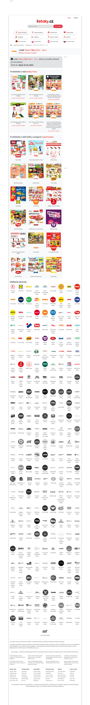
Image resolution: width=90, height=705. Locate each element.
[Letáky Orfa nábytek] (29, 578)
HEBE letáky (13, 538)
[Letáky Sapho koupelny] (37, 364)
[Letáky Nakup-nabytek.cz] (77, 455)
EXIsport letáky (21, 526)
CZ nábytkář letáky (77, 408)
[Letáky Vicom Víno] (37, 618)
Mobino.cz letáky (69, 553)
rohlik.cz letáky (77, 597)
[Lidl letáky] (18, 196)
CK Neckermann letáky (13, 497)
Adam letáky (29, 472)
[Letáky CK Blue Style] (69, 479)
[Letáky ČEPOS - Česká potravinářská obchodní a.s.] (61, 492)
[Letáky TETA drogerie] (37, 300)
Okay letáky (53, 396)
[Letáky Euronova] (77, 508)
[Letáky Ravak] (69, 593)
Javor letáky (53, 538)
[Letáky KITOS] (21, 429)
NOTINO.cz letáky (61, 568)
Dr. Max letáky (69, 317)
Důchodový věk (49, 680)
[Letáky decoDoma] (77, 492)
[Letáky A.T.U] (45, 455)
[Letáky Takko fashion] (45, 442)
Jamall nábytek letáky (13, 421)
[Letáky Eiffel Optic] (37, 508)
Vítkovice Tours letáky (53, 623)
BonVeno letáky (37, 483)
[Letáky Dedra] (69, 326)
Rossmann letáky (29, 382)
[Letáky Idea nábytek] (21, 313)
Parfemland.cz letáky (45, 582)
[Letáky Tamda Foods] (53, 364)
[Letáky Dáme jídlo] (69, 492)
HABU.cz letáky (69, 526)
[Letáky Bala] (37, 326)
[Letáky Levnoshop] (45, 549)
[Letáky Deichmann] (21, 442)
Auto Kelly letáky (20, 396)
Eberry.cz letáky (29, 513)
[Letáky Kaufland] (13, 287)
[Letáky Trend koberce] (37, 416)
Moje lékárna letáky (21, 330)
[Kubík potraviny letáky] (36, 266)
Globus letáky (61, 291)
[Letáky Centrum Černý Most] (61, 479)
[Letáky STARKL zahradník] (61, 606)
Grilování (37, 669)
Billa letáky (29, 291)
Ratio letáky (29, 304)
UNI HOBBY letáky (53, 304)
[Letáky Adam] (29, 468)
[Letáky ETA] (13, 339)
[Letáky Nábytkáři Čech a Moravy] (21, 563)
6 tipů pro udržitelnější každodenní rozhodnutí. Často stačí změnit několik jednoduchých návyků (36, 663)
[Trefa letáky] (36, 196)
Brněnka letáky (46, 483)
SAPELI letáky (61, 382)
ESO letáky (61, 512)
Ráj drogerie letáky (53, 382)
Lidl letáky (20, 291)
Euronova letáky (77, 513)
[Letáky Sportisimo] (37, 442)
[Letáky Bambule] (61, 442)
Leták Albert (72, 671)
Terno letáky (13, 304)
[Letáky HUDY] (29, 534)
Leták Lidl (72, 673)
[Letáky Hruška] (37, 339)
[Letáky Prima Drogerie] (21, 593)
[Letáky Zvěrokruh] (61, 618)
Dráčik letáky (69, 446)
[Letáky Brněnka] (45, 479)
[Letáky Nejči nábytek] (37, 563)
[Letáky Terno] (14, 51)
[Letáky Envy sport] (13, 442)
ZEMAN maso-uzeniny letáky (21, 384)
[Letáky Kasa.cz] (53, 455)
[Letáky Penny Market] (77, 287)
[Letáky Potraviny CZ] (69, 351)
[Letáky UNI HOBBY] (53, 300)
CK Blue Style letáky (69, 483)
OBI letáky (45, 304)
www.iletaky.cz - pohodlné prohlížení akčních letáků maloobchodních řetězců (30, 652)
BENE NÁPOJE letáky (53, 318)
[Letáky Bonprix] (30, 479)
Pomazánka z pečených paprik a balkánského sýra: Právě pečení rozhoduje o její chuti (70, 657)
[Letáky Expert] (21, 403)
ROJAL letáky (29, 368)
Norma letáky (53, 568)
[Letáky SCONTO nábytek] (13, 313)
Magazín (76, 18)
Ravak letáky (69, 596)
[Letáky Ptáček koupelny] (13, 364)
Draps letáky (13, 512)
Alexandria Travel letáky (45, 472)
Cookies (56, 652)
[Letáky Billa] (29, 287)
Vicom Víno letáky (37, 623)
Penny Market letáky (77, 292)
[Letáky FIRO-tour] (53, 521)
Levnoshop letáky (45, 553)
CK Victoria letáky (20, 496)
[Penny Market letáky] (53, 242)
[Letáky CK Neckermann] (13, 492)
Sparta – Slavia (61, 680)
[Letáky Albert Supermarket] (45, 287)
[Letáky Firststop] (13, 455)
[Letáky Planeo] (69, 392)
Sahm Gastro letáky (37, 610)
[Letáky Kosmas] (13, 549)
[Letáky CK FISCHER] (77, 479)
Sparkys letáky (21, 459)
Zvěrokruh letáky (61, 623)
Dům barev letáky (69, 421)
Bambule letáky (61, 446)
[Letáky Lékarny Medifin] (69, 429)
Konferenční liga (25, 678)
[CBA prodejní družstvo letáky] (36, 149)
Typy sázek (60, 673)
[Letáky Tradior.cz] (61, 364)
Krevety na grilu (37, 671)
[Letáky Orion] (29, 313)
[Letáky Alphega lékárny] (13, 326)
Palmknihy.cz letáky (37, 582)
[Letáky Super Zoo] (37, 455)
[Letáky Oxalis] (36, 351)
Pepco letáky (53, 582)
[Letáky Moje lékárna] (21, 326)
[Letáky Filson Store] (45, 521)
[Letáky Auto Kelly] (21, 392)
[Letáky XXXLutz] (13, 377)
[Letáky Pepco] (53, 578)
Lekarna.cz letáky (53, 433)
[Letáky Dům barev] (69, 416)
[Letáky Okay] (53, 392)
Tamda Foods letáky (53, 369)
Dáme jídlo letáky (69, 496)
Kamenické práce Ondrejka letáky (61, 540)
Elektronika (69, 33)
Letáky (69, 18)
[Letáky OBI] (45, 300)
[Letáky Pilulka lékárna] (37, 429)
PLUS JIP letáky (61, 356)
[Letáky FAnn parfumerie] (37, 521)
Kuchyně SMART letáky (29, 554)
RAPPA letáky (61, 597)
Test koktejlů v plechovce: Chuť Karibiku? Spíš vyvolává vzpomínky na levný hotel (17, 663)
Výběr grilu (36, 680)
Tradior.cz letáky (61, 369)
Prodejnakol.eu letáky (29, 597)
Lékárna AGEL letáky (69, 343)
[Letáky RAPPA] (61, 593)
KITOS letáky (21, 433)
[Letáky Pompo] (77, 442)
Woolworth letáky (77, 369)
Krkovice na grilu (37, 673)
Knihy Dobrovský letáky (69, 460)
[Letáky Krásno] (53, 339)
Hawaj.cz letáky (77, 526)
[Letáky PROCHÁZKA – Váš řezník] (45, 593)
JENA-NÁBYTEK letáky (21, 421)
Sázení (60, 669)
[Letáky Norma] (53, 563)
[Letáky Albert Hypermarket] (37, 287)
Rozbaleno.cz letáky (13, 610)
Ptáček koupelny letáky (13, 370)
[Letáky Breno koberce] (69, 403)
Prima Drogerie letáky (21, 598)
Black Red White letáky (13, 483)
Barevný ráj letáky (61, 421)
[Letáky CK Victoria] (21, 492)
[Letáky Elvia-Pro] (61, 455)
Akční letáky (72, 680)
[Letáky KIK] (53, 442)
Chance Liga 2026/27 (62, 677)
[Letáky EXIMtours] (13, 521)
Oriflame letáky (28, 356)
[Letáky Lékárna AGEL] (69, 339)
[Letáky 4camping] (13, 468)
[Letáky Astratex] (61, 468)
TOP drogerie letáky (21, 624)
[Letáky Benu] (45, 326)
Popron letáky (77, 582)
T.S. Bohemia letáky (37, 408)
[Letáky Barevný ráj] (61, 416)
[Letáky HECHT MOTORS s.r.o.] (45, 429)
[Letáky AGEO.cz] (37, 468)
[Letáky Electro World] (29, 392)
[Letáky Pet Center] (61, 578)
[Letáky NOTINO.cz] (61, 563)
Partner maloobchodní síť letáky (44, 357)
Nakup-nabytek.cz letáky (77, 460)
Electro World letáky (29, 396)
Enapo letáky (53, 512)
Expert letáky (20, 408)
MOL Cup (23, 680)
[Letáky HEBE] (13, 534)
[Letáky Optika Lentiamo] (21, 578)
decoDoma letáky (77, 496)
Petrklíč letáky (69, 582)
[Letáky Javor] (53, 534)
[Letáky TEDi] (77, 606)
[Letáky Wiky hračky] (29, 455)
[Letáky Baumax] (77, 377)
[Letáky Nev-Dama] (45, 563)
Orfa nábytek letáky (29, 582)
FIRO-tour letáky (53, 526)
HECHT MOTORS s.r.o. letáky (45, 434)
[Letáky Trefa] (45, 313)
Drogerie (20, 37)
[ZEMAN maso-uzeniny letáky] (36, 219)
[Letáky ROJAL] (29, 364)
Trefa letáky (45, 316)
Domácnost (53, 33)
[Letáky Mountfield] (13, 392)
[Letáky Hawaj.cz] (77, 521)
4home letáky (21, 472)
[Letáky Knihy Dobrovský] (69, 455)
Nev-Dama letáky (45, 568)
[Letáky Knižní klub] (69, 534)
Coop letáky (61, 329)
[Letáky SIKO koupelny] (61, 300)
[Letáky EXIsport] (21, 521)
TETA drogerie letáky (37, 305)
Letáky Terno (28, 45)
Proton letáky (37, 396)
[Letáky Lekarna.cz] (53, 429)
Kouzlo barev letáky (77, 421)
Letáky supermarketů (18, 45)
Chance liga (24, 673)
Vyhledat (59, 26)
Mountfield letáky (12, 396)
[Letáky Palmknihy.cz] (37, 578)
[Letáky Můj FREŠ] (77, 549)
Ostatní (67, 37)
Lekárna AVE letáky (45, 635)
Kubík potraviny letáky (61, 344)
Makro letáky (21, 304)
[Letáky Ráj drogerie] (53, 377)
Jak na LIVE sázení (61, 671)
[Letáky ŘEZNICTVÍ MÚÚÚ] (21, 606)
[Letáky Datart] (45, 392)
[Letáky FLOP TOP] (77, 313)
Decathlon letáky (77, 433)
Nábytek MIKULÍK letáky (13, 569)
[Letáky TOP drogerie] (21, 618)
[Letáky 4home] (21, 468)
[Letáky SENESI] (45, 364)
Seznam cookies (63, 652)
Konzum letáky (77, 539)
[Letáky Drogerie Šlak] (45, 377)
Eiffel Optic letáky (37, 513)
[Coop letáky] (36, 242)
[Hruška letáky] (36, 173)
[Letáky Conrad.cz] (37, 492)
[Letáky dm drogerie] (37, 377)
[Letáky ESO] (61, 508)
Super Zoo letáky (37, 459)
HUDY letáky (29, 538)
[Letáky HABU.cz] (69, 521)
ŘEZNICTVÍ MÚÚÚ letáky (21, 610)
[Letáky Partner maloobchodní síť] (44, 351)
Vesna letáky (61, 407)
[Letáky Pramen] (13, 593)
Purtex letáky (29, 421)
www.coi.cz (35, 648)
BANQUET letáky (77, 472)
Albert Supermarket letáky (45, 292)
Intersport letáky (29, 330)
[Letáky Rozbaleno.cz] (13, 606)
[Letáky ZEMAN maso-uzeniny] (21, 377)
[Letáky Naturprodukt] (29, 563)
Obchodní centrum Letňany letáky (12, 584)
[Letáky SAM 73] (45, 606)
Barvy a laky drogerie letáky (61, 318)
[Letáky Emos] (45, 508)
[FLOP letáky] (53, 173)
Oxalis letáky (36, 355)
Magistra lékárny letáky (13, 357)
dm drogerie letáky (37, 382)
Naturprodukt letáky (29, 568)
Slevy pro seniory (49, 677)
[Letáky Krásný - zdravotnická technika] (21, 549)
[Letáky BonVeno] (38, 479)
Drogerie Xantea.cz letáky (21, 513)
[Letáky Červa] (13, 429)
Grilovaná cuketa (37, 677)
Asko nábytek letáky (69, 305)
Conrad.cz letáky (36, 496)
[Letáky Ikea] (37, 534)
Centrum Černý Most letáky (61, 484)
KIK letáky (53, 446)
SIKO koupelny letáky (61, 305)
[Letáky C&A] (53, 479)
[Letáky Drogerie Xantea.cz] (21, 508)
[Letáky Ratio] (29, 300)
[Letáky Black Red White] (13, 479)
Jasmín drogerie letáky (45, 539)
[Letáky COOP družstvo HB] (45, 492)
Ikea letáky (37, 538)
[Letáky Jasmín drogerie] (45, 534)
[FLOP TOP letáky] (18, 219)
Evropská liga (24, 677)
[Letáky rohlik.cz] (77, 593)
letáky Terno (32, 71)
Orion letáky (29, 316)
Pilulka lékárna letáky (37, 434)
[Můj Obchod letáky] (18, 173)
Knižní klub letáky (69, 539)
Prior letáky (77, 355)
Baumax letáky (77, 382)
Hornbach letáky (69, 382)
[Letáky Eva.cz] (21, 339)
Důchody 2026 (50, 669)
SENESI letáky (45, 369)
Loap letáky (53, 553)
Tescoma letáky (37, 317)
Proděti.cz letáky (37, 597)
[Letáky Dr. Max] (69, 313)
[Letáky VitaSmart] (45, 618)
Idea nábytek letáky (21, 317)
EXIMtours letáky (12, 526)
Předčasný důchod (50, 671)
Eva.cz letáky (21, 342)
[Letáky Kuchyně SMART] (29, 549)
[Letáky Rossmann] (29, 377)
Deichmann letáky (21, 446)
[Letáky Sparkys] (21, 455)
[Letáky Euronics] (61, 392)
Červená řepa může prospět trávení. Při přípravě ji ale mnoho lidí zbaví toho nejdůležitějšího (54, 657)
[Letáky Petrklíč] (69, 578)
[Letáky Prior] (77, 351)
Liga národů (24, 671)
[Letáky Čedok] (53, 492)
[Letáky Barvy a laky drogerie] (61, 313)
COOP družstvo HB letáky (45, 497)
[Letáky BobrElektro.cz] (21, 479)
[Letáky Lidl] (21, 287)
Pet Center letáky (61, 582)
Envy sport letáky (12, 446)
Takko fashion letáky (45, 447)
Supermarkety (22, 33)
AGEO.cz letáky (37, 472)
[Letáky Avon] (69, 468)
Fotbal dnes (25, 669)
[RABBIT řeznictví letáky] (53, 196)
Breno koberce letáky (69, 408)
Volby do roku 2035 (14, 680)
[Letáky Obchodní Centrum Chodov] (77, 563)
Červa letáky (13, 433)
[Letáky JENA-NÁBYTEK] (21, 416)
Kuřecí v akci (72, 678)
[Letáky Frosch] (61, 521)
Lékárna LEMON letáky (77, 344)
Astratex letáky (61, 472)
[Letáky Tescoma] (37, 313)
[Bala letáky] (18, 149)
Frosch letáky (61, 526)
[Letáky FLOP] (29, 339)
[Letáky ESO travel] (69, 508)
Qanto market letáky (53, 598)
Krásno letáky (53, 343)
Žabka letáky (69, 622)
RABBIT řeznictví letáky (21, 370)
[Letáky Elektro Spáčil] (77, 392)
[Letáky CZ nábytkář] (77, 403)
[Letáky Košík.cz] (45, 339)
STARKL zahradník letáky (61, 611)
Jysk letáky (77, 304)
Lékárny (36, 37)
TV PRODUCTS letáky (53, 421)
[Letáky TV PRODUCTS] (53, 416)
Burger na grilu (37, 678)
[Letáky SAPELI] (61, 377)
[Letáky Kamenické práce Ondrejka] (61, 534)
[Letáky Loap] (53, 549)
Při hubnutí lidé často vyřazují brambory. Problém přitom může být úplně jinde (17, 657)
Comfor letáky (13, 408)
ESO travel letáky (69, 513)
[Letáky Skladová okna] (53, 606)
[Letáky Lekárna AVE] (45, 631)
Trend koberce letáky (37, 421)
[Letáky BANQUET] (77, 468)
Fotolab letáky (29, 408)
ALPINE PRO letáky (53, 472)
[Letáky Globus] (61, 287)
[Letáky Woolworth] (77, 364)
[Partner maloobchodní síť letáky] (18, 242)
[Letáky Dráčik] (69, 442)
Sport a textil (54, 37)
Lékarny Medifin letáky (69, 434)
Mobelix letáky (45, 408)
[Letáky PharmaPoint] (53, 351)
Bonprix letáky (30, 483)
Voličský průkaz (13, 677)
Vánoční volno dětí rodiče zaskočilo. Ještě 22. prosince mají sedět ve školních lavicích (35, 657)
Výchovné (48, 678)
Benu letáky (45, 329)
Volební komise (13, 675)
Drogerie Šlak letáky (45, 382)
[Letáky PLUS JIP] (61, 351)
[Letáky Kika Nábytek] (53, 403)
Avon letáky (69, 472)
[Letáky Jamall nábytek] (13, 416)
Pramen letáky (13, 597)
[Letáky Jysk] (77, 300)
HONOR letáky (21, 539)
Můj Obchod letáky (20, 356)
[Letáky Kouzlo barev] (77, 416)
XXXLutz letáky (13, 382)
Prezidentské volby (14, 678)
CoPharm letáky (77, 623)
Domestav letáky (28, 433)
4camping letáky (12, 472)
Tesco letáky (53, 291)
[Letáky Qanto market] (53, 593)
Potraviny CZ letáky (69, 356)
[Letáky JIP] (69, 287)
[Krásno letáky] (18, 266)
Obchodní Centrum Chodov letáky (77, 570)
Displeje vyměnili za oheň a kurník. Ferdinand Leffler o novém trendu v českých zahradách (71, 663)
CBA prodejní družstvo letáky (53, 331)
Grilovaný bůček (37, 675)
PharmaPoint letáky (53, 356)
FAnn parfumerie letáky (37, 526)
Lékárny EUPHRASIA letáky (37, 554)
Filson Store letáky (45, 526)
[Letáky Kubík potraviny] (61, 339)
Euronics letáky (61, 396)
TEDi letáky (77, 609)
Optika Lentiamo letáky (20, 583)
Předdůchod (48, 673)
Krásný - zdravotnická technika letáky (21, 555)
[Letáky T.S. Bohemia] (37, 403)
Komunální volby (13, 673)
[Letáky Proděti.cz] (37, 593)
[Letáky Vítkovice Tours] (53, 618)
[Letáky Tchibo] (61, 429)
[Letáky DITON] (77, 326)
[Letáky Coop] (61, 326)
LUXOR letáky (61, 553)
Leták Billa (72, 675)
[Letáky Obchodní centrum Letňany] (13, 578)
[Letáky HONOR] (21, 534)
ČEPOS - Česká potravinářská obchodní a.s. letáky (61, 499)
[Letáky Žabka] (69, 618)
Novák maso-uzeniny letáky (69, 570)
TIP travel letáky (12, 623)
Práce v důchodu (49, 675)
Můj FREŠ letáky (77, 553)
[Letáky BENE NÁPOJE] (53, 313)
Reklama (51, 652)
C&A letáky (53, 483)
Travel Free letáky (69, 369)
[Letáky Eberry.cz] (29, 508)
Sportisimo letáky (37, 446)
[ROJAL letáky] (53, 149)
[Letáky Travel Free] (69, 364)
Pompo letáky (77, 446)
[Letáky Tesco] (53, 287)
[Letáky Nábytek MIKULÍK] (13, 563)
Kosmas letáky (13, 553)
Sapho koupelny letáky (37, 370)
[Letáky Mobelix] (45, 403)
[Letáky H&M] (29, 442)
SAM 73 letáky (45, 610)
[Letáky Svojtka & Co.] (69, 606)
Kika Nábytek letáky (53, 408)
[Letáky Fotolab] (29, 403)
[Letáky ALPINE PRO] (53, 468)
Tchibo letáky (61, 433)
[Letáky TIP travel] (13, 618)
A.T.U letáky (45, 459)
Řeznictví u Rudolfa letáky (29, 611)
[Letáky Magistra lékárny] (13, 351)
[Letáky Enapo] (53, 508)
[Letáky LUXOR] (61, 549)
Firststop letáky (13, 459)
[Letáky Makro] (21, 300)
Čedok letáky (53, 496)
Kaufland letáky (13, 291)
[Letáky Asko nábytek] (69, 300)
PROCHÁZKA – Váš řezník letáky (45, 598)
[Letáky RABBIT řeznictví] (21, 364)
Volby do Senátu (13, 671)
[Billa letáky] (53, 266)
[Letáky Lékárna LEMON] (77, 339)
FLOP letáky (29, 342)
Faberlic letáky (29, 526)
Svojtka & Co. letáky (69, 610)
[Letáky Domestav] (29, 429)
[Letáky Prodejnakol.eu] (29, 593)
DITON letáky (77, 330)
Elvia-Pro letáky (61, 459)
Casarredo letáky (45, 421)
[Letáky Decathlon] (77, 429)
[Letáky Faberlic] (29, 521)
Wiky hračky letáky (29, 459)
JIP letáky (69, 291)
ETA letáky (12, 342)
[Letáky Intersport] (29, 326)
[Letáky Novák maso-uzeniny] (69, 563)
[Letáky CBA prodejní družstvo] (53, 326)
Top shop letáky (29, 623)
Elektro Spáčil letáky (77, 396)
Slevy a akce (73, 669)
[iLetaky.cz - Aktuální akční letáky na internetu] (11, 45)
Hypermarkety (38, 33)
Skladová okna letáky (53, 610)
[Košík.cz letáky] (53, 219)
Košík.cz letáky (45, 343)
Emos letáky (45, 512)
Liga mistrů (24, 675)
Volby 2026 (13, 669)
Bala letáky (37, 329)
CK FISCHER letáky (77, 483)
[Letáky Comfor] (13, 403)
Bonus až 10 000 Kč (62, 675)
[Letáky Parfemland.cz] (45, 578)
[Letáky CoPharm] (77, 618)
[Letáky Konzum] (77, 534)
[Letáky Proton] (37, 392)
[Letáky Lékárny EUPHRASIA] (37, 549)
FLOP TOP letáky (77, 317)
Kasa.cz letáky (53, 459)
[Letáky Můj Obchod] (21, 351)
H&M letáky (29, 446)
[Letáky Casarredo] (45, 416)
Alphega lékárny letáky (13, 331)
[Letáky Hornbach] (69, 377)
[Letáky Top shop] (29, 618)
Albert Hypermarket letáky (37, 292)
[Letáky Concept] (29, 492)
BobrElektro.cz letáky (21, 483)
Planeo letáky (69, 396)
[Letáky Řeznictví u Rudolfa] (29, 606)
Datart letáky (45, 396)
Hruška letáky (37, 343)
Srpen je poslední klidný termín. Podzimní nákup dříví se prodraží (52, 662)
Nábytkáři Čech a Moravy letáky (20, 570)
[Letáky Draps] (13, 508)
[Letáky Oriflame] (28, 351)
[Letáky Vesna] (61, 403)
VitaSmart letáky (45, 623)
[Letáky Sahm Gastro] (37, 606)
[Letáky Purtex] (29, 416)
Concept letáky (29, 496)
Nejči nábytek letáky (37, 569)
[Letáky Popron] (77, 578)
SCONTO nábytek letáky (13, 318)
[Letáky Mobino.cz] (69, 549)
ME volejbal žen (61, 678)
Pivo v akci (72, 677)
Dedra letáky (69, 329)
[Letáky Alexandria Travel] (45, 468)
